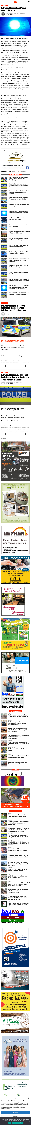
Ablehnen (15, 1116)
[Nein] (29, 1121)
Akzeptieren (15, 1112)
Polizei (14, 171)
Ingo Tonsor (10, 14)
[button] (29, 1098)
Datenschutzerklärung (17, 1122)
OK (9, 1122)
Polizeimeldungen (21, 171)
